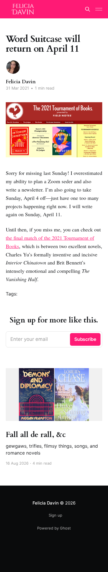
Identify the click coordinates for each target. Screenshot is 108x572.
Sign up (55, 515)
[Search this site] (87, 9)
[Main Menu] (98, 9)
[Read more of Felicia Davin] (13, 67)
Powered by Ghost (54, 528)
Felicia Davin (21, 81)
